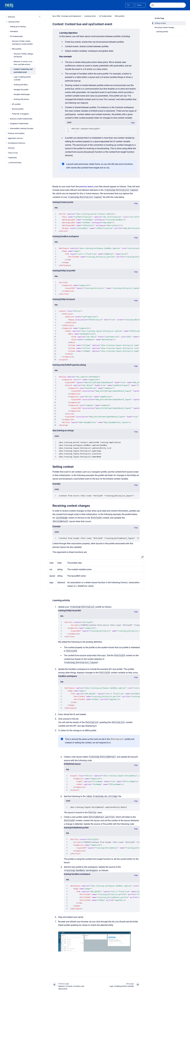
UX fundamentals (16, 36)
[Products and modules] (6, 133)
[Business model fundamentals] (8, 119)
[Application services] (6, 138)
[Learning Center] (6, 22)
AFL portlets (16, 104)
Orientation (14, 31)
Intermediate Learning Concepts (21, 128)
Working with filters (21, 85)
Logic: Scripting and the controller (22, 78)
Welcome (11, 17)
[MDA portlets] (10, 49)
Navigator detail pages (22, 94)
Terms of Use (13, 153)
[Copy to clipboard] (51, 466)
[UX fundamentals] (8, 36)
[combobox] (168, 5)
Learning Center (14, 22)
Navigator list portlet (21, 90)
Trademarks (12, 158)
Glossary (11, 148)
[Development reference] (6, 143)
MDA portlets (16, 49)
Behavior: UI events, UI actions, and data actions (23, 62)
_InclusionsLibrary (14, 162)
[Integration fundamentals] (8, 124)
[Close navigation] (40, 17)
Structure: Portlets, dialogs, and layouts (23, 55)
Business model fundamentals (21, 119)
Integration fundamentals (19, 123)
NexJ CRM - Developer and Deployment (66, 16)
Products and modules (16, 133)
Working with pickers (21, 99)
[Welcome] (6, 17)
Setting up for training (18, 27)
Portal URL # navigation (20, 114)
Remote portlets (18, 109)
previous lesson (86, 186)
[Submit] (153, 5)
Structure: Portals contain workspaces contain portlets (22, 42)
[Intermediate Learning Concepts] (8, 128)
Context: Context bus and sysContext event (23, 70)
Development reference (16, 143)
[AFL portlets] (10, 104)
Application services (15, 138)
